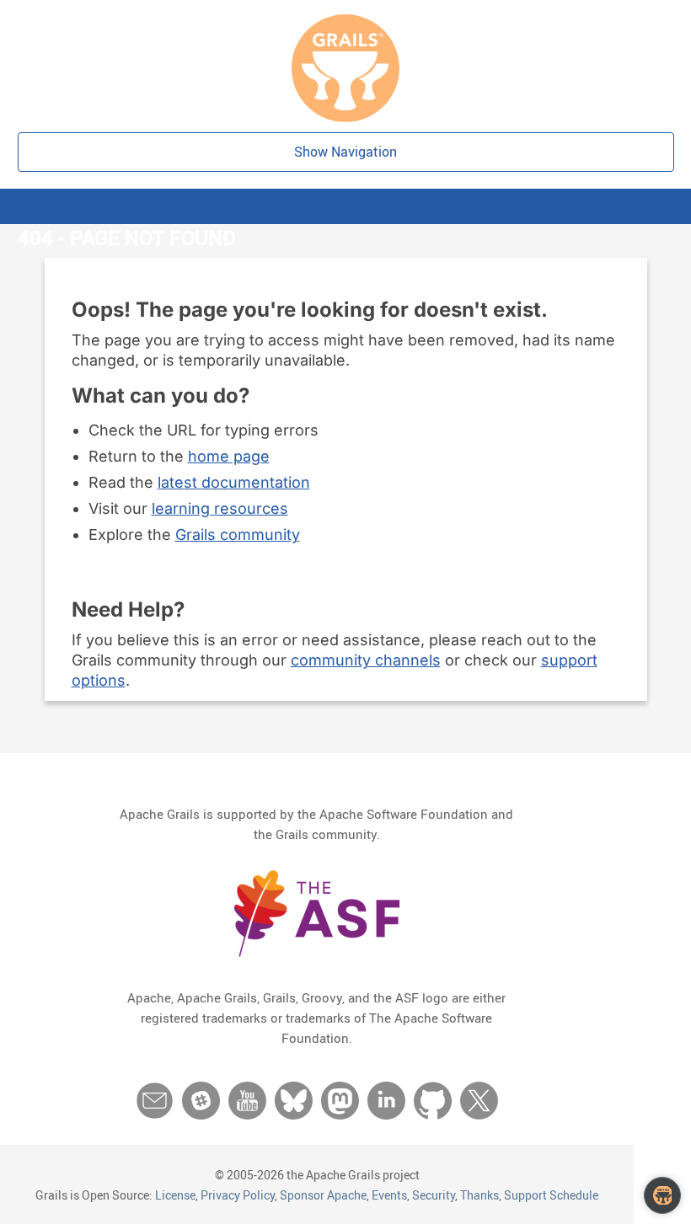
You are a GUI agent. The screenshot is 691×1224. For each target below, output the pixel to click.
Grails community (237, 534)
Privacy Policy (238, 1195)
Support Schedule (551, 1195)
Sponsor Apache (323, 1195)
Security (433, 1195)
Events (389, 1195)
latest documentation (234, 482)
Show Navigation (345, 151)
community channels (366, 660)
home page (229, 456)
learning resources (220, 508)
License (175, 1195)
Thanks (479, 1195)
